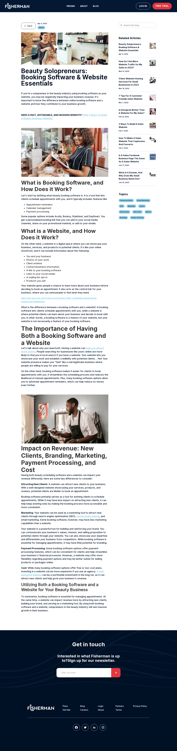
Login (100, 706)
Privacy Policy (140, 706)
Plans (65, 706)
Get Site (66, 710)
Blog (96, 6)
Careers (84, 710)
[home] (17, 6)
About (84, 6)
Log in (143, 6)
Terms (118, 710)
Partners (119, 706)
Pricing (71, 6)
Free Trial (162, 6)
